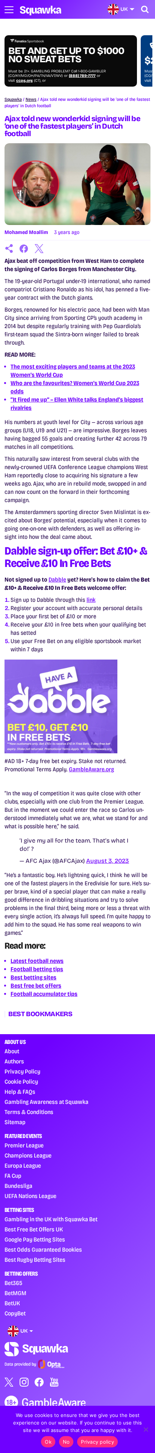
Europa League (23, 1165)
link (91, 599)
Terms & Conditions (29, 1112)
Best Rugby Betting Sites (35, 1259)
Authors (14, 1061)
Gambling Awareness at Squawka (46, 1101)
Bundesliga (18, 1185)
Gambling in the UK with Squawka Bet (51, 1219)
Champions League (28, 1155)
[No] (145, 1429)
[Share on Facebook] (24, 248)
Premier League (24, 1145)
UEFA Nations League (30, 1196)
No (66, 1442)
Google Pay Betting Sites (35, 1239)
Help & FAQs (20, 1091)
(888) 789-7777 (82, 75)
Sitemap (15, 1122)
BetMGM (15, 1293)
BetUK (12, 1303)
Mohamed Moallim (26, 232)
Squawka (13, 99)
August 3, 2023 (107, 860)
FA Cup (13, 1175)
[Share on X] (39, 248)
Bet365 (13, 1283)
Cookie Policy (21, 1081)
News (31, 99)
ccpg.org (24, 80)
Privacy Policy (22, 1071)
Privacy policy (97, 1442)
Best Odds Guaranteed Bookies (43, 1249)
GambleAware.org (91, 769)
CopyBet (15, 1313)
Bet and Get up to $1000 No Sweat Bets (66, 55)
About (12, 1051)
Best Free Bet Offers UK (34, 1229)
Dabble (57, 579)
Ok (48, 1442)
